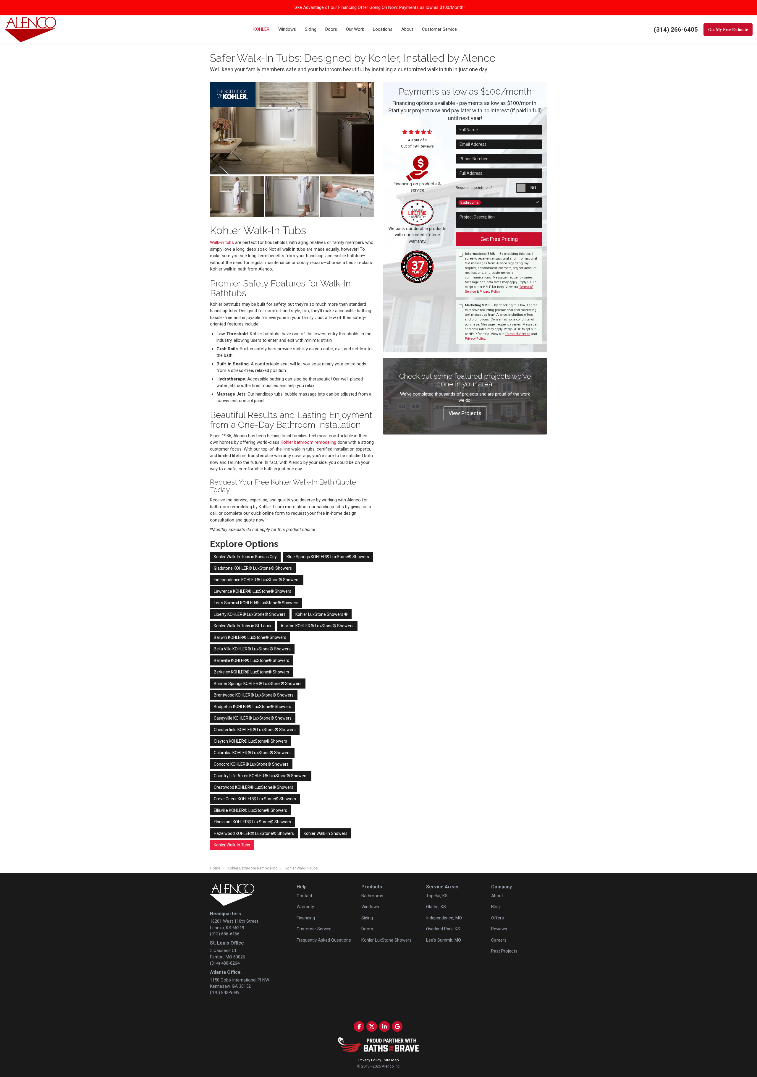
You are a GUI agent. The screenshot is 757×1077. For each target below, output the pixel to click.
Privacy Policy (475, 339)
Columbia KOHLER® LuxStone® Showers (252, 752)
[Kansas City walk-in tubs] (237, 196)
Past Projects (504, 951)
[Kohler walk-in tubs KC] (292, 196)
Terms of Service (517, 334)
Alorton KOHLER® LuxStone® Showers (317, 625)
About (497, 895)
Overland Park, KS (443, 929)
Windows (370, 906)
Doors (367, 929)
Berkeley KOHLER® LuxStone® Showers (251, 672)
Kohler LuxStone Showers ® (321, 614)
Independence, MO (444, 918)
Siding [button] (310, 29)
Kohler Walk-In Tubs (232, 845)
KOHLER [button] (261, 29)
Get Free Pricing (499, 239)
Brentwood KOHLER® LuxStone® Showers (254, 695)
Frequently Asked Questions (324, 940)
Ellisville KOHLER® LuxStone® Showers (250, 810)
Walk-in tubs (222, 242)
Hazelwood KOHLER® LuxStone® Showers (254, 833)
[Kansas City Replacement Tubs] (292, 128)
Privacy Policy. (490, 292)
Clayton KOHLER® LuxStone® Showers (250, 741)
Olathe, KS (436, 906)
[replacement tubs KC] (347, 196)
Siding (367, 918)
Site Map (391, 1060)
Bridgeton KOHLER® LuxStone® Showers (252, 706)
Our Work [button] (355, 29)
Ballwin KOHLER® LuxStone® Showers (250, 637)
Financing (306, 918)
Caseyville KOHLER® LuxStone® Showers (253, 718)
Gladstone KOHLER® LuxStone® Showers (253, 568)
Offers (497, 918)
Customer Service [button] (439, 29)
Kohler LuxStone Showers (386, 940)
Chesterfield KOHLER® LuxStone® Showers (255, 729)
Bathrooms (372, 895)
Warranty (305, 906)
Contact (304, 895)
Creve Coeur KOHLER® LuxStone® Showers (255, 798)
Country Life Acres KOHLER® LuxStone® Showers (261, 775)
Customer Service (314, 929)
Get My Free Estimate (728, 29)
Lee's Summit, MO (443, 940)
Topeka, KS (437, 895)
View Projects (465, 413)
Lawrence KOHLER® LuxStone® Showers (252, 591)
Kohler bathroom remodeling (308, 442)
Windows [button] (287, 29)
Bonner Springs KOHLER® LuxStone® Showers (258, 683)
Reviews (499, 929)
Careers (499, 940)
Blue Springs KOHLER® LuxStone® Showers (328, 556)
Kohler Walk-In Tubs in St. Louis (242, 625)
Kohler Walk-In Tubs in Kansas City (245, 556)
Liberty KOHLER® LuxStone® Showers (250, 614)
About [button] (407, 29)
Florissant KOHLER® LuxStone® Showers (252, 822)
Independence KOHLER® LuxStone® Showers (257, 579)
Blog (495, 906)
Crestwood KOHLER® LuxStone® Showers (253, 787)
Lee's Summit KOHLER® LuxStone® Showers (256, 602)
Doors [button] (331, 29)
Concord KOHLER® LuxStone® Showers (251, 764)
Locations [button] (382, 29)
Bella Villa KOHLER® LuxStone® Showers (252, 649)
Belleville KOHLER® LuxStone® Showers (251, 660)
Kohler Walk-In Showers (325, 833)
